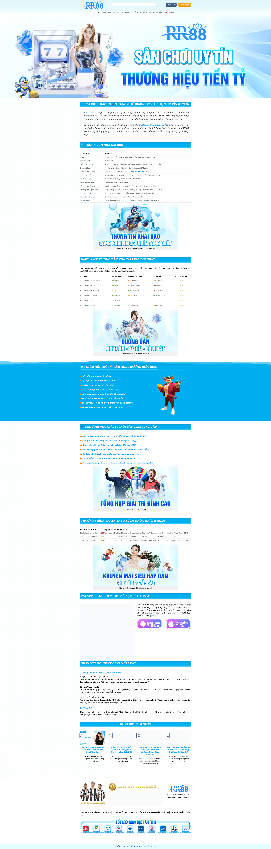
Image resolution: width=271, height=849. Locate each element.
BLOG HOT (171, 12)
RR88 (97, 12)
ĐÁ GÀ (148, 12)
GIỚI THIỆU (85, 812)
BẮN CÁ (120, 12)
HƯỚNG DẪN (157, 12)
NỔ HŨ (142, 12)
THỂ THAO (112, 12)
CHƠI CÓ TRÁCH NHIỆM (126, 812)
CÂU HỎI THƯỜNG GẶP (149, 812)
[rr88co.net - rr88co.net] (93, 4)
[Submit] (158, 5)
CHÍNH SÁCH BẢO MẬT (103, 812)
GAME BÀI (128, 12)
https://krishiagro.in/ (153, 125)
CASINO (104, 12)
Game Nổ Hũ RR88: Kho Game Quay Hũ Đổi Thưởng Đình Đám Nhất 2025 (150, 750)
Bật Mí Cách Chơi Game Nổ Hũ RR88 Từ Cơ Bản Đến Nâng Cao (92, 749)
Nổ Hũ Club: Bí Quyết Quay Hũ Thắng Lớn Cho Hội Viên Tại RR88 (121, 749)
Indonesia (139, 172)
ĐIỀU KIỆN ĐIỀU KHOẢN (173, 812)
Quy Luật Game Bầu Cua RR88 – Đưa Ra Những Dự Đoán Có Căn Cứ (178, 749)
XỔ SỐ (136, 12)
